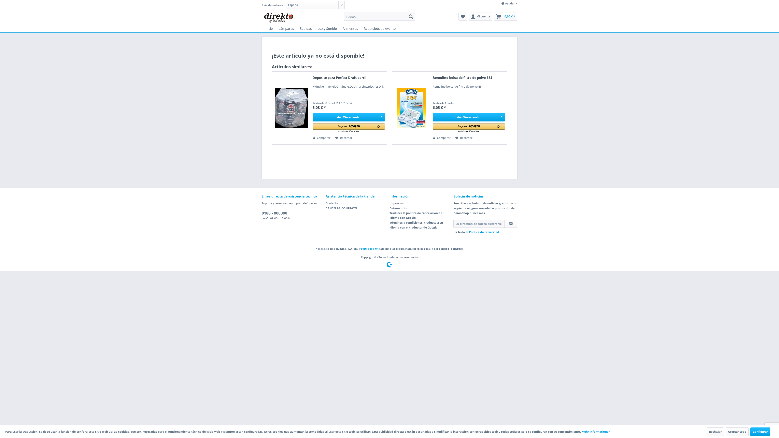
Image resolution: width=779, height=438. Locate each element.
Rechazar (715, 432)
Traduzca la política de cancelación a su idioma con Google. (417, 215)
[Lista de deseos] (462, 17)
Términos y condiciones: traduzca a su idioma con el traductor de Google (416, 225)
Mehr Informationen (596, 432)
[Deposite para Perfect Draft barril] (291, 108)
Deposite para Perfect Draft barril (339, 78)
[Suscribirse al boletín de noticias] (510, 224)
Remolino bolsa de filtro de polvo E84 (462, 78)
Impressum (398, 203)
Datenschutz (398, 208)
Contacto (332, 203)
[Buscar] (411, 17)
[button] (349, 128)
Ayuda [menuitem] (509, 3)
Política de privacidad (484, 232)
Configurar (760, 432)
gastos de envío (370, 248)
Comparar (323, 138)
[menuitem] (379, 17)
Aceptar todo (737, 432)
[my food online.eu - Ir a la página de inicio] (278, 18)
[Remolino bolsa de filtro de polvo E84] (411, 108)
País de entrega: (273, 5)
